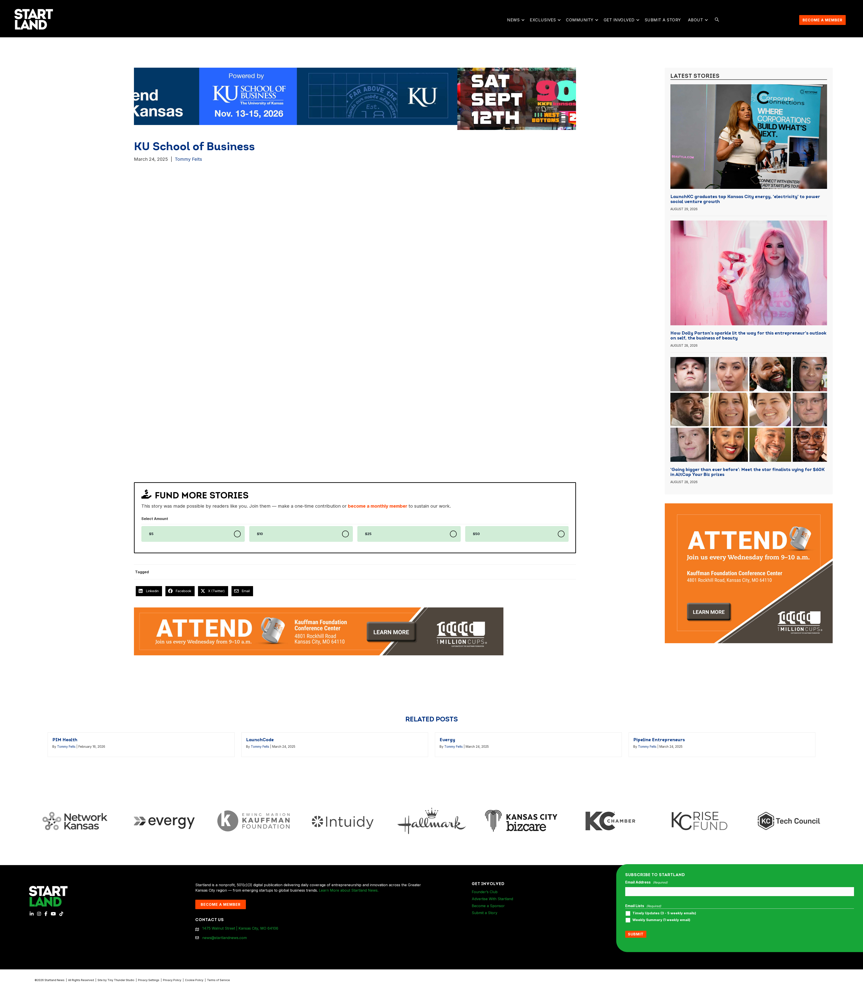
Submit (636, 934)
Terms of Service (218, 980)
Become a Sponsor (488, 906)
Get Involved (619, 20)
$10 (260, 534)
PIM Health (64, 740)
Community (580, 20)
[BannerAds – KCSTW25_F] (409, 96)
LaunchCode (260, 740)
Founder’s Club (485, 892)
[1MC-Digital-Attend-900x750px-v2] (749, 506)
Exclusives (543, 20)
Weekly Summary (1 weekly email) (661, 920)
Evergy (447, 740)
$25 (368, 534)
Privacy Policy (172, 980)
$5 (151, 534)
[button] (523, 20)
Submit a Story (663, 20)
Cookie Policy (194, 980)
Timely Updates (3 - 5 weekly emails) (664, 913)
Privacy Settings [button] (148, 980)
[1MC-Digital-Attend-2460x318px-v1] (318, 631)
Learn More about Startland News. (348, 890)
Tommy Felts (188, 159)
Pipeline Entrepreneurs (659, 740)
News (513, 20)
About (695, 20)
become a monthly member (377, 506)
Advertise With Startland (492, 899)
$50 (476, 534)
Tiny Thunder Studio (120, 980)
